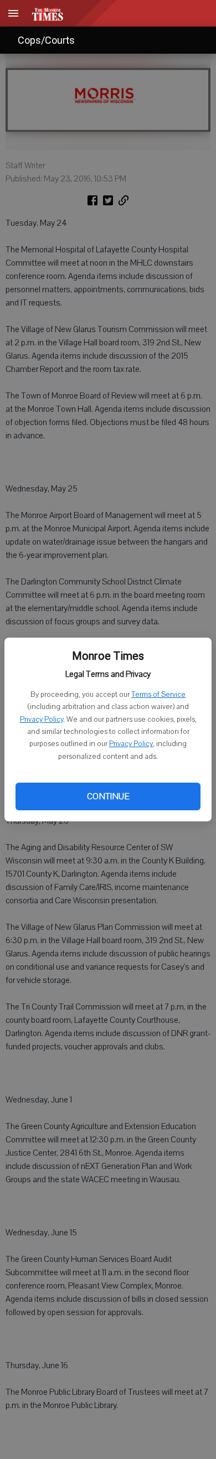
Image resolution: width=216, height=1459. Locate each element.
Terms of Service (158, 695)
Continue (108, 796)
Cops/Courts (46, 40)
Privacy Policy (41, 720)
